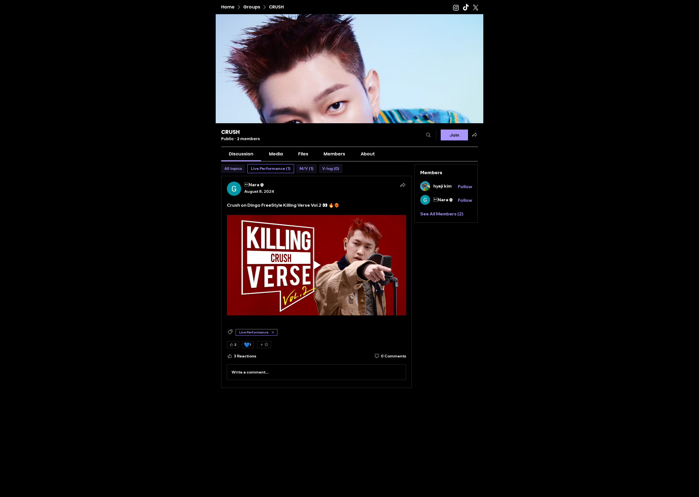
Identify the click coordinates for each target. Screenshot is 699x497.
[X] (475, 7)
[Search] (428, 134)
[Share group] (474, 134)
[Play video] (316, 265)
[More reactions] (264, 344)
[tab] (233, 168)
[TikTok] (466, 7)
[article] (316, 282)
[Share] (402, 185)
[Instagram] (456, 7)
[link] (241, 154)
